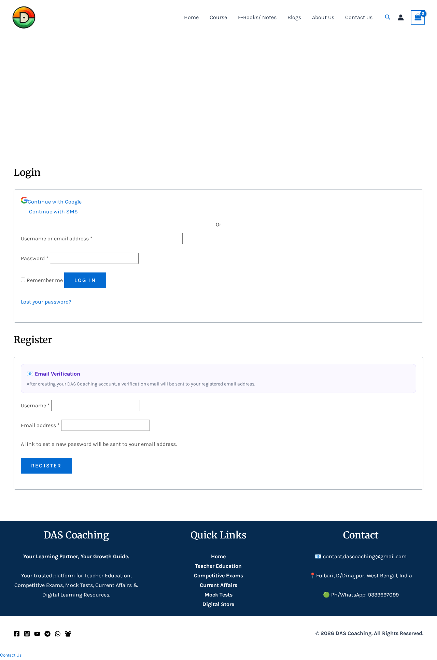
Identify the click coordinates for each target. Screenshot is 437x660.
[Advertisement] (218, 86)
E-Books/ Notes (257, 17)
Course (218, 17)
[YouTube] (37, 634)
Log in (85, 280)
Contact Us (358, 17)
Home (191, 17)
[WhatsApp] (58, 634)
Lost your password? (46, 301)
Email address (40, 425)
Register (46, 465)
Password (34, 258)
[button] (388, 17)
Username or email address (57, 238)
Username (35, 405)
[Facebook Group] (68, 634)
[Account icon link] (401, 17)
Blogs (294, 17)
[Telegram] (47, 634)
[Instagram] (27, 634)
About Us (323, 17)
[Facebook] (17, 634)
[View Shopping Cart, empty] (418, 17)
